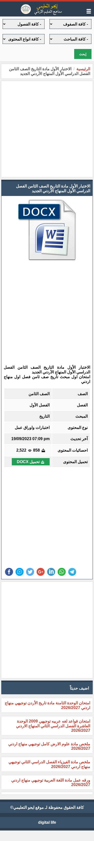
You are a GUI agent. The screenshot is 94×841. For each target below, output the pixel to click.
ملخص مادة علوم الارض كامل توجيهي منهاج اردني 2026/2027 (49, 746)
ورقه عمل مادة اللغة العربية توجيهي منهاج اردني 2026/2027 (50, 782)
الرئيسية (83, 69)
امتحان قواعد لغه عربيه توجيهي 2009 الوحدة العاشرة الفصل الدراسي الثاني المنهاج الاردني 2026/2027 (53, 726)
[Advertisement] (47, 129)
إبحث (82, 54)
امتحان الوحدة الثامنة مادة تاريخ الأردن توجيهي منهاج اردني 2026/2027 (47, 705)
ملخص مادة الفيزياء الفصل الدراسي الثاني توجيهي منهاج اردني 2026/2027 (49, 764)
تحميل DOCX (28, 462)
